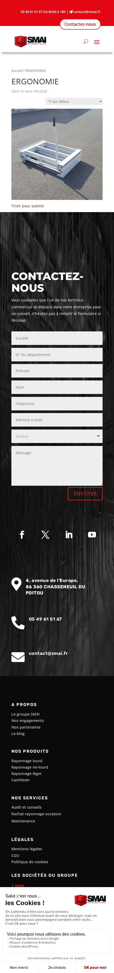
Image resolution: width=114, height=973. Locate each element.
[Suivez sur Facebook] (22, 535)
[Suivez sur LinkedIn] (68, 535)
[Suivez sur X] (45, 535)
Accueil (16, 70)
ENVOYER (85, 493)
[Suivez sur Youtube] (92, 535)
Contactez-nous (80, 24)
